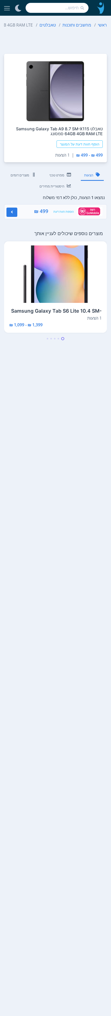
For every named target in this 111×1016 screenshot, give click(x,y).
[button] (62, 338)
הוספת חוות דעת (63, 212)
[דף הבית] (100, 8)
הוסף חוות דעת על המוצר (79, 144)
